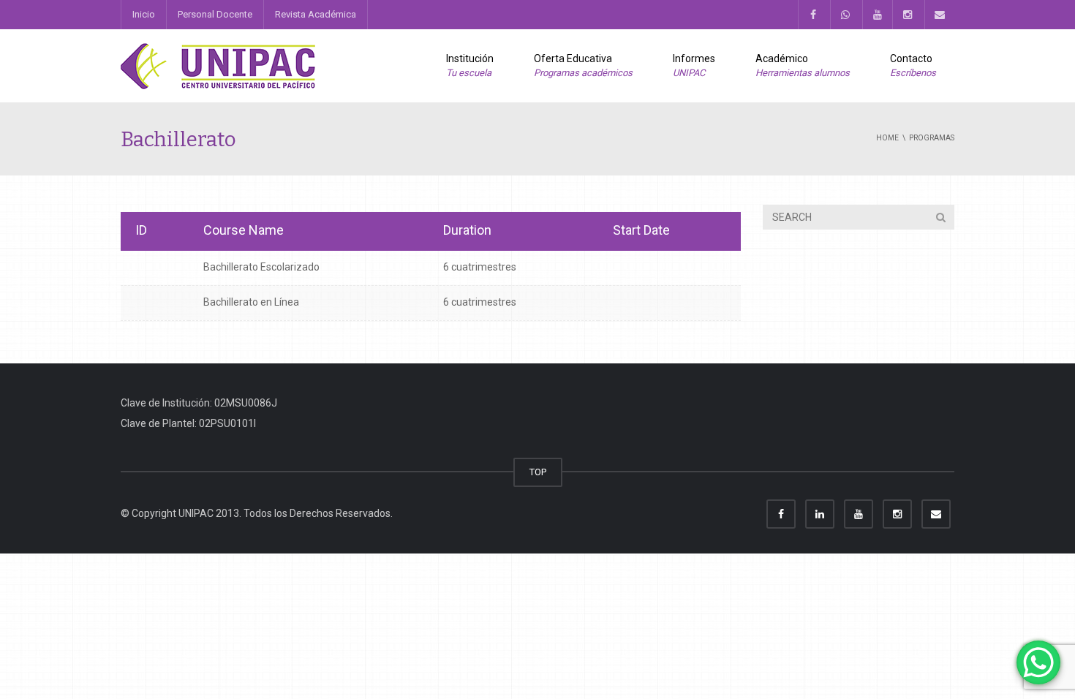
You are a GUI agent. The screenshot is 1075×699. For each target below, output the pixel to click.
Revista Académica (315, 14)
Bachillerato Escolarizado (261, 267)
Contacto (913, 65)
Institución (470, 65)
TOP (537, 471)
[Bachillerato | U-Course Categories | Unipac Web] (219, 66)
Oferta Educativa (583, 65)
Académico (802, 65)
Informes (694, 65)
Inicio (143, 14)
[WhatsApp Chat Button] (1038, 662)
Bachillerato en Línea (251, 302)
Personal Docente (215, 14)
